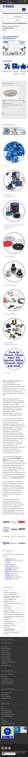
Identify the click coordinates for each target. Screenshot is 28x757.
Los (24, 9)
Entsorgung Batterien (6, 712)
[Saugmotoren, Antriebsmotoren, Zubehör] (14, 271)
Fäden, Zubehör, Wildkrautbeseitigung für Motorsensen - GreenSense (14, 226)
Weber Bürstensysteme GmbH (8, 723)
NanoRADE (8, 569)
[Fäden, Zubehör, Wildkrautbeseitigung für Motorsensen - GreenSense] (14, 211)
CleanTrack (8, 561)
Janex (6, 566)
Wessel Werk (8, 577)
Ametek (7, 559)
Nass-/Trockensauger (6, 696)
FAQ (2, 718)
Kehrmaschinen (4, 694)
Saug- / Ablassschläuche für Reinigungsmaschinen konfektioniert (14, 617)
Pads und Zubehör (9, 257)
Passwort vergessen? (9, 2)
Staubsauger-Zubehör (10, 314)
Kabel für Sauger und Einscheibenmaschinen (12, 603)
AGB (2, 707)
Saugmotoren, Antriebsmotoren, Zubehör (12, 612)
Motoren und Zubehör (10, 285)
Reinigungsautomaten (6, 698)
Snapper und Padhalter (8, 621)
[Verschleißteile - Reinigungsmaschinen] (14, 328)
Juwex (12, 566)
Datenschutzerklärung (6, 710)
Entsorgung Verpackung (6, 716)
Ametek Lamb (9, 568)
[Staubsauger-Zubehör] (14, 300)
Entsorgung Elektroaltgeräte (8, 714)
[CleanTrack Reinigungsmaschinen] (14, 180)
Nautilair (7, 573)
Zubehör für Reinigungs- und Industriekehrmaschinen (9, 629)
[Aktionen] (14, 152)
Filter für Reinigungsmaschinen (10, 599)
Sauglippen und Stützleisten (9, 610)
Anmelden (4, 1)
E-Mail (4, 30)
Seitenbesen (6, 619)
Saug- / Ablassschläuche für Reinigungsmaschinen (14, 614)
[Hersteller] (14, 359)
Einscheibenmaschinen (6, 692)
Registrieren (20, 1)
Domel (7, 564)
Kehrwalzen (6, 605)
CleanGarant (4, 708)
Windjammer (8, 578)
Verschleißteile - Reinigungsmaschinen (10, 343)
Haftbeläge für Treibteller (9, 601)
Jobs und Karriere (5, 722)
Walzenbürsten (7, 627)
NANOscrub (8, 571)
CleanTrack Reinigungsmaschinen (10, 195)
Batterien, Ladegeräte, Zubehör (10, 592)
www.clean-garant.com (17, 478)
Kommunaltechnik (7, 607)
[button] (4, 101)
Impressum (3, 720)
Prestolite (8, 575)
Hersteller (7, 373)
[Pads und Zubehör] (14, 243)
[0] (24, 1)
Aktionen (6, 166)
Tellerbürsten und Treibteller (9, 625)
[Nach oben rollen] (25, 754)
